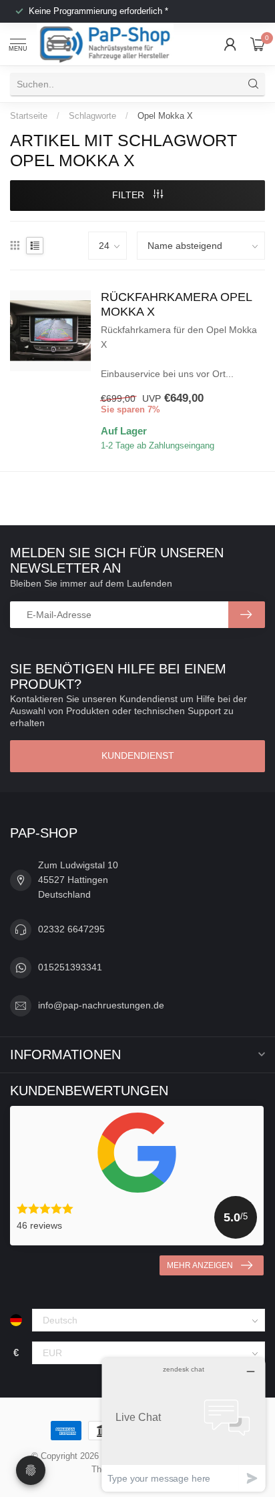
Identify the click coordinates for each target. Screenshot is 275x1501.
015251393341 (70, 967)
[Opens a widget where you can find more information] (183, 1424)
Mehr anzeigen (200, 1265)
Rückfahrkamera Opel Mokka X (176, 304)
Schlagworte (92, 116)
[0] (257, 44)
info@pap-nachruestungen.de (101, 1005)
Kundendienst (137, 755)
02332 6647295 (71, 929)
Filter (129, 195)
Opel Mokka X (165, 116)
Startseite (28, 116)
